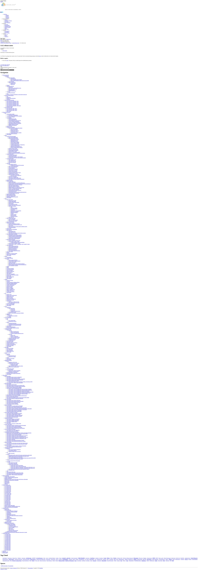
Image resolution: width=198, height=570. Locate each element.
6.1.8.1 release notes (8, 493)
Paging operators (13, 215)
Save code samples (8, 422)
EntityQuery (11, 559)
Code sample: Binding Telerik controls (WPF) (14, 411)
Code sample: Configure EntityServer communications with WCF (17, 437)
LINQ (108, 559)
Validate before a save (10, 296)
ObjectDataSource (162, 559)
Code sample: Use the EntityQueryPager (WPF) (14, 406)
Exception (60, 559)
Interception (91, 559)
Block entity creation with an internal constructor (16, 263)
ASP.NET (34, 558)
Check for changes (10, 270)
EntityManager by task (12, 118)
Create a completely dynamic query (14, 240)
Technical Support (7, 27)
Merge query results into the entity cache (15, 224)
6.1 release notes (7, 500)
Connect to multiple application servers (17, 333)
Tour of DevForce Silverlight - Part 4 (13, 103)
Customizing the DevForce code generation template (17, 157)
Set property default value (15, 143)
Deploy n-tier (9, 329)
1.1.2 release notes (8, 537)
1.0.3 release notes (3, 64)
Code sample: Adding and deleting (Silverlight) (14, 413)
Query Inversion (43, 560)
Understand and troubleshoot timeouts (15, 325)
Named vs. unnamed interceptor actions (15, 188)
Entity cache (161, 558)
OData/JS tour (7, 481)
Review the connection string (13, 149)
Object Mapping (155, 559)
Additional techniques (8, 360)
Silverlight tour (7, 483)
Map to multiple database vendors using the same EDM (20, 80)
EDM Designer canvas (14, 140)
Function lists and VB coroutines (16, 132)
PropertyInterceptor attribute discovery (15, 190)
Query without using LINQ (11, 218)
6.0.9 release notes (8, 501)
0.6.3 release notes (8, 546)
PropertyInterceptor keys (13, 191)
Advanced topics (7, 519)
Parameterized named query (13, 247)
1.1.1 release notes (8, 538)
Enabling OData (11, 368)
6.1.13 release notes (8, 488)
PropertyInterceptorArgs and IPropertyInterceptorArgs (17, 192)
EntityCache (178, 558)
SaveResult (83, 560)
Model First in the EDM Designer (16, 146)
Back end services (12, 89)
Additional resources (8, 522)
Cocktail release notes (6, 533)
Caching (57, 558)
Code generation (11, 81)
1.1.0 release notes (8, 539)
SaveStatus (88, 560)
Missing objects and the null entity (14, 238)
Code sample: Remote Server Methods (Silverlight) (15, 473)
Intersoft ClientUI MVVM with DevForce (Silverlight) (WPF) (19, 456)
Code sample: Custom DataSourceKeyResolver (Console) (16, 441)
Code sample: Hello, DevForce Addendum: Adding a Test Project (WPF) (20, 381)
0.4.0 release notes (8, 549)
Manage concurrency (10, 298)
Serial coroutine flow (14, 129)
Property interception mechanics (14, 189)
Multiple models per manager (13, 124)
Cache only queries (10, 251)
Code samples (9, 134)
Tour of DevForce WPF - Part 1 (12, 108)
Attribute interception (12, 181)
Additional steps (9, 314)
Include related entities (12, 201)
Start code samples (8, 376)
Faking (8, 357)
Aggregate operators (14, 208)
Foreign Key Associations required (14, 152)
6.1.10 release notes (8, 491)
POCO (8, 361)
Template (118, 560)
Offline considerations (10, 351)
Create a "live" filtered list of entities (12, 274)
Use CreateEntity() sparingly (13, 265)
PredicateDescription (6, 560)
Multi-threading (139, 559)
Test (7, 318)
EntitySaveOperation (26, 559)
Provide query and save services (14, 363)
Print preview (8, 39)
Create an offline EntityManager (14, 121)
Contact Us (6, 36)
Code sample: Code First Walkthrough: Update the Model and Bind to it (20, 390)
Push (30, 560)
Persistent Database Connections (12, 372)
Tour (127, 560)
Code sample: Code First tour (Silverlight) (13, 394)
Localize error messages (10, 291)
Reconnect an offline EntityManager (14, 122)
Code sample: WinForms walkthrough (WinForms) (15, 398)
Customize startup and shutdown (12, 342)
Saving (91, 560)
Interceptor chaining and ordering (14, 186)
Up (0, 41)
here (40, 56)
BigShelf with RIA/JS (8, 478)
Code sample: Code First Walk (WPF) (15, 178)
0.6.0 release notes (8, 547)
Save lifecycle (9, 300)
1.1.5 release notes (8, 535)
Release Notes (62, 560)
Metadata (126, 559)
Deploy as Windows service (15, 337)
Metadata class (13, 83)
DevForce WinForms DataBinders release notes (12, 506)
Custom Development (8, 20)
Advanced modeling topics (15, 145)
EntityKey (182, 558)
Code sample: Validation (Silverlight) (13, 420)
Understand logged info (12, 323)
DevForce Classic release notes (10, 505)
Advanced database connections (14, 174)
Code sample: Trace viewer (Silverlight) (13, 430)
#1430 (7, 60)
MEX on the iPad (11, 453)
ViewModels (9, 512)
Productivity (9, 97)
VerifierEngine (151, 560)
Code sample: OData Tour (11, 471)
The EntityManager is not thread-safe (15, 120)
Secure (6, 306)
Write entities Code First (12, 164)
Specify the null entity (12, 162)
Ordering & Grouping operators (16, 210)
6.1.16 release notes (8, 485)
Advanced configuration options (14, 338)
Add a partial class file (12, 159)
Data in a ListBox (11, 527)
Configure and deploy (8, 328)
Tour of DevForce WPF (8, 107)
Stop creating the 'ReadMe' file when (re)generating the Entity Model (18, 397)
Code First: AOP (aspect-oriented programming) (16, 179)
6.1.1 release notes (8, 499)
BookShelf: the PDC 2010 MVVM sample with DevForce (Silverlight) (20, 455)
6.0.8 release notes (8, 502)
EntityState (48, 559)
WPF (173, 560)
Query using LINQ (10, 199)
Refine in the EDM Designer (13, 138)
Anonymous (23, 558)
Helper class (13, 84)
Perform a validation (10, 287)
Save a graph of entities (10, 304)
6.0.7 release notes (8, 503)
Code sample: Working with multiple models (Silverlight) (16, 386)
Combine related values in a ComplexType (18, 144)
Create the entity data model (11, 136)
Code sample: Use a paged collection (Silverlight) (15, 405)
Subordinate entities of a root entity (12, 196)
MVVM (8, 454)
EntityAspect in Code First (13, 169)
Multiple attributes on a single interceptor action (16, 187)
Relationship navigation (14, 211)
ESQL (57, 559)
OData (8, 367)
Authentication (9, 517)
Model (6, 135)
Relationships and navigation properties (15, 234)
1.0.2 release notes (8, 542)
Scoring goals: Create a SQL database (17, 465)
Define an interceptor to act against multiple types (17, 182)
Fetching (77, 559)
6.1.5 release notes (8, 496)
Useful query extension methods (12, 253)
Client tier (8, 91)
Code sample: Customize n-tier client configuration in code (16, 436)
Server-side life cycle (12, 232)
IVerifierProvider (99, 559)
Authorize (8, 313)
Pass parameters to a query (13, 204)
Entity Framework (167, 558)
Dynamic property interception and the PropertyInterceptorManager (20, 183)
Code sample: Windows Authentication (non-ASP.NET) (16, 428)
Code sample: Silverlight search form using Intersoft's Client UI (19, 469)
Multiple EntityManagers (13, 125)
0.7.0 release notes (8, 545)
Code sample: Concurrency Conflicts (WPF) (14, 423)
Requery (8, 252)
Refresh (57, 560)
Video (156, 560)
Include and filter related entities (14, 202)
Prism (11, 560)
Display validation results (11, 289)
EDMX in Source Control (13, 148)
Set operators (13, 209)
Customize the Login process (15, 311)
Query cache (37, 560)
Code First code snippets (13, 176)
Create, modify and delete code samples (11, 412)
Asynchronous (39, 558)
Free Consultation (7, 22)
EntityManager (9, 117)
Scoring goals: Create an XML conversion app (18, 466)
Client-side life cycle (12, 231)
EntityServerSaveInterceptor (41, 559)
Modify (8, 266)
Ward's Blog (7, 29)
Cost (7, 96)
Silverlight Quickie (10, 106)
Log (7, 319)
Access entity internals (10, 269)
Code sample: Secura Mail (13, 462)
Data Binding (5, 558)
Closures (12, 213)
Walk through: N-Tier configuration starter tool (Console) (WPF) (17, 433)
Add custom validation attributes (12, 283)
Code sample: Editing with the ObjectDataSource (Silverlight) (17, 409)
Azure (47, 558)
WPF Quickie (9, 111)
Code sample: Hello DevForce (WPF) (13, 380)
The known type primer (10, 358)
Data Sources (10, 558)
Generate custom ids (12, 262)
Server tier (10, 334)
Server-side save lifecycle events (14, 302)
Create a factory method (12, 261)
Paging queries (11, 203)
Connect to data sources (10, 343)
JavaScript (104, 559)
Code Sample (81, 558)
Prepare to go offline (10, 348)
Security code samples (8, 424)
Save (5, 293)
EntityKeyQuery (187, 558)
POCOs (8, 459)
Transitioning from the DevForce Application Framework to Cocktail (16, 532)
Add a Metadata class (12, 160)
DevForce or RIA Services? (9, 95)
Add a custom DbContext (13, 167)
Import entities (9, 275)
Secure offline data (10, 350)
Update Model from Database (13, 150)
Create (8, 259)
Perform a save (9, 294)
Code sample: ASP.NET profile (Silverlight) (14, 426)
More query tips (11, 217)
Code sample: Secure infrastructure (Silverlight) (14, 427)
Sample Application (69, 560)
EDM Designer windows (15, 139)
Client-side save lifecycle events (14, 301)
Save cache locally (10, 349)
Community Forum (8, 26)
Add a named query (10, 245)
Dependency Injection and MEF (12, 511)
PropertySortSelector (25, 560)
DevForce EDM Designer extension (16, 147)
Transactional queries (12, 227)
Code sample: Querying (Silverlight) (12, 404)
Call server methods (10, 369)
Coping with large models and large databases (14, 387)
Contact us (4, 550)
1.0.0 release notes (8, 544)
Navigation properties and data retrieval (15, 235)
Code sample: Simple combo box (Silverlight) (14, 410)
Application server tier (10, 86)
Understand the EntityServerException (15, 324)
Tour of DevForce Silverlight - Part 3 (13, 102)
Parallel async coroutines (15, 130)
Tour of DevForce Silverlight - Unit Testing (14, 105)
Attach (44, 558)
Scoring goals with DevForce (13, 464)
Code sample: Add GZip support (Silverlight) (14, 434)
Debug (8, 322)
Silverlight (8, 461)
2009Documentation (4, 565)
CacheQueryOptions (51, 558)
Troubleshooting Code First (13, 173)
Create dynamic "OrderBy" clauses (14, 243)
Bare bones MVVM (12, 524)
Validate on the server (10, 290)
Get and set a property (10, 268)
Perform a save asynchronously (12, 295)
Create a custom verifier (10, 285)
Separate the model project (11, 195)
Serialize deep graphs (10, 345)
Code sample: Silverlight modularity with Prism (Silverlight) (16, 445)
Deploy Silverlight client (15, 331)
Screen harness (9, 521)
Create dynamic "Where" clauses (14, 241)
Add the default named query (13, 246)
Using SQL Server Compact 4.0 (16, 175)
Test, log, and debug (8, 317)
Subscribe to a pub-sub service (14, 371)
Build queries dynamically (11, 239)
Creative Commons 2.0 (13, 568)
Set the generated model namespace (12, 396)
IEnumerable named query (13, 249)
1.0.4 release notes (8, 540)
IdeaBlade (41, 568)
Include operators (13, 214)
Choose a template (12, 116)
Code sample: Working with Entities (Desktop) (14, 416)
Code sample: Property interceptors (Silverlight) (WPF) (15, 385)
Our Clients (6, 21)
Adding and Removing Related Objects (15, 236)
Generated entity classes (12, 155)
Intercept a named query (12, 248)
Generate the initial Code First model (15, 172)
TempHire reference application (12, 531)
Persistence (182, 559)
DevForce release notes (6, 484)
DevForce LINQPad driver (11, 326)
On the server (13, 310)
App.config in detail (10, 341)
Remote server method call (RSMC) (14, 370)
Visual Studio (160, 560)
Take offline (6, 347)
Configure (92, 558)
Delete (8, 267)
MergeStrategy (121, 559)
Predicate (189, 559)
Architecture (28, 558)
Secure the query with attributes (12, 229)
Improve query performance (11, 254)
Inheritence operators (14, 212)
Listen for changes (10, 272)
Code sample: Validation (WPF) (12, 421)
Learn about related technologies (12, 133)
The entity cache (9, 126)
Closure (60, 558)
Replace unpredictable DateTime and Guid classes (17, 153)
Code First (8, 163)
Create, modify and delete (9, 258)
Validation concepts (10, 280)
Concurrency (87, 558)
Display (6, 256)
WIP (170, 560)
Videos (6, 28)
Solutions (7, 15)
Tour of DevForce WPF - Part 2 (12, 109)
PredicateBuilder (194, 559)
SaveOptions (79, 560)
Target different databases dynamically (15, 123)
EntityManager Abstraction (11, 514)
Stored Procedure (110, 560)
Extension (70, 559)
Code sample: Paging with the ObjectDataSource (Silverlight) (17, 407)
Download (7, 17)
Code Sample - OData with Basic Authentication (14, 474)
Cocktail (64, 558)
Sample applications (5, 475)
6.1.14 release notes (8, 487)
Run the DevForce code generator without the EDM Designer (17, 395)
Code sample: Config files (11, 439)
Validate (6, 279)
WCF (7, 93)
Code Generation (74, 558)
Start (5, 113)
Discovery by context (12, 356)
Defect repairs (4, 50)
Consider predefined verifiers (11, 284)
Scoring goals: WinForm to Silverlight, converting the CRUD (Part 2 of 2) (23, 468)
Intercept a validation (10, 288)
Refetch (53, 560)
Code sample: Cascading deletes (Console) (13, 414)
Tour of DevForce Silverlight (9, 100)
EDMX (157, 558)
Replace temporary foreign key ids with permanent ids (17, 264)
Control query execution (10, 222)
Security (95, 560)
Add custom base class (12, 161)
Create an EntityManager (13, 119)
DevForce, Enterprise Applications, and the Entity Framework (17, 94)
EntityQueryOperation (18, 559)
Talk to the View (11, 529)
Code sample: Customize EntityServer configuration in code (16, 438)
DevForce (5, 14)
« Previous (8, 64)
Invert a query (11, 225)
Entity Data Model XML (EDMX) (16, 79)
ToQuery (124, 560)
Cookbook (97, 558)
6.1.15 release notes (8, 486)
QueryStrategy (49, 560)
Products (7, 16)
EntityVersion (53, 559)
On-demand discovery (12, 355)
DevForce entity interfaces (13, 171)
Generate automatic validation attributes (13, 282)
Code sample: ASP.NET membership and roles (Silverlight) (16, 425)
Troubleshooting (137, 560)
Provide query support (14, 364)
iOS (7, 452)
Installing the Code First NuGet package (17, 165)
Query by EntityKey (12, 219)
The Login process (12, 308)
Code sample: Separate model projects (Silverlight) (15, 379)
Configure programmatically (11, 344)
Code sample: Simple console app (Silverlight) (14, 377)
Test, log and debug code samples (10, 429)
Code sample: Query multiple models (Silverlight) (15, 382)
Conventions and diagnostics (13, 526)
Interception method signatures (14, 185)
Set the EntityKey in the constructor (14, 260)
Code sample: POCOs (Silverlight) (14, 460)
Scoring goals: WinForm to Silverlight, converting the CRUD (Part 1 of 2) (23, 467)
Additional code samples (9, 447)
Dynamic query (149, 558)
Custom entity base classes (13, 170)
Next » (1, 40)
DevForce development (6, 112)
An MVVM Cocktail (12, 525)
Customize (8, 353)
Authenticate (9, 307)
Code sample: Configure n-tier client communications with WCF (17, 435)
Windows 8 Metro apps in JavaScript (15, 451)
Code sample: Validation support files (13, 419)
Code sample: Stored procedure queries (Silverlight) (15, 401)
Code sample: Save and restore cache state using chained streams (17, 443)
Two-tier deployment (10, 340)
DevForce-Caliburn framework (128, 558)
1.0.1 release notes (6, 65)
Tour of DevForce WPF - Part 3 (12, 110)
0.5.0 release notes (8, 548)
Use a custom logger (12, 320)
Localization (111, 559)
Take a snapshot (9, 277)
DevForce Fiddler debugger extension (13, 327)
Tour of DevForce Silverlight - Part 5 (13, 104)
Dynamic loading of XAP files (11, 520)
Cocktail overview (5, 508)
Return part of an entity (12, 200)
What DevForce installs (10, 114)
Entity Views (11, 528)
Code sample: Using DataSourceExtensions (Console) (15, 440)
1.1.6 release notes (8, 534)
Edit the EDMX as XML (13, 151)
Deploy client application (15, 332)
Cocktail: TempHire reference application (11, 477)
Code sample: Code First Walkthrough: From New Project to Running (20, 389)
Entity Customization (12, 82)
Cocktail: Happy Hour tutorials (10, 476)
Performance (177, 559)
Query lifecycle (9, 230)
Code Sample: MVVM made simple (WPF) (16, 458)
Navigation (149, 559)
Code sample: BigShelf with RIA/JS (14, 449)
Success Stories (7, 32)
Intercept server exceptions (13, 315)
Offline (170, 559)
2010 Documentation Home (6, 69)
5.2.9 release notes (8, 504)
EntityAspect (173, 558)
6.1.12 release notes (8, 489)
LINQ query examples (12, 206)
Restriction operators (14, 216)
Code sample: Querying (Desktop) (12, 403)
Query (6, 198)
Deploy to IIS (13, 335)
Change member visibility (15, 142)
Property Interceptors (17, 560)
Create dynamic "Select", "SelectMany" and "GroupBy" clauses (19, 244)
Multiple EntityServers (12, 90)
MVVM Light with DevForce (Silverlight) (11, 480)
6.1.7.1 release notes (8, 494)
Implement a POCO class (13, 362)
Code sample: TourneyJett (13, 463)
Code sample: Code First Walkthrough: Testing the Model (18, 393)
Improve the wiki (5, 551)
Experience (8, 99)
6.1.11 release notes (8, 490)
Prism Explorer (7, 482)
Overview (8, 281)
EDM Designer (13, 78)
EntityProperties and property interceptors (15, 184)
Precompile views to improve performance (13, 373)
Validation (8, 516)
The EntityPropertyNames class (14, 193)
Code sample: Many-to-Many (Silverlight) (13, 402)
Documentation (7, 25)
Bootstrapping (9, 513)
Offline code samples (8, 442)
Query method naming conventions (14, 250)
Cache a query (9, 228)
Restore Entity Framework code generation (16, 156)
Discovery (8, 354)
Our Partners (7, 31)
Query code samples (8, 399)
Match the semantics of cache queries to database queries (18, 226)
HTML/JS (8, 448)
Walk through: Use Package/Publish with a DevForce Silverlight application (19, 432)
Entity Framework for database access (15, 88)
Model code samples (8, 383)
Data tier (8, 85)
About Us (6, 34)
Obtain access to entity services (14, 366)
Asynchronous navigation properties (14, 237)
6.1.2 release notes (8, 498)
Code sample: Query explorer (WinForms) (13, 400)
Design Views (14, 558)
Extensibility (65, 559)
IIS (85, 559)
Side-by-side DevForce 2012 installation (11, 507)
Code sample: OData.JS (12, 450)
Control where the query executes (14, 223)
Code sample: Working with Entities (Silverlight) (14, 415)
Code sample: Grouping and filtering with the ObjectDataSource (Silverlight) (19, 408)
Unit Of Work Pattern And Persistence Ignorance (14, 515)
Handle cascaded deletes (11, 303)
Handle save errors (10, 297)
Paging (173, 559)
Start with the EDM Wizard (13, 137)
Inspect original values (10, 276)
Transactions (131, 560)
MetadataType (130, 559)
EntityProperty (5, 559)
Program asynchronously (11, 127)
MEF (117, 559)
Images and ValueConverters (13, 530)
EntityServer (11, 87)
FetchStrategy (81, 559)
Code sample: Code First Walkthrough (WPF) (14, 388)
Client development (12, 92)
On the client (13, 309)
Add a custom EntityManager (13, 166)
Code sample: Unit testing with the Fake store (14, 446)
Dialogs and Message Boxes (11, 518)
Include (87, 559)
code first (68, 558)
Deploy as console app (14, 336)
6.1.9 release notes (8, 492)
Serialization (99, 560)
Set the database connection (13, 168)
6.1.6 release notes (8, 495)
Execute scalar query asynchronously (15, 205)
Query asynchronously (10, 221)
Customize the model (10, 158)
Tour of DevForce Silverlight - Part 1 (13, 101)
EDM (154, 558)
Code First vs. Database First (13, 177)
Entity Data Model (12, 77)
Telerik (115, 560)
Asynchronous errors (14, 131)
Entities (8, 76)
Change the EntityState (10, 271)
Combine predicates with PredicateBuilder (17, 242)
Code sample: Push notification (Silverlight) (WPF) (15, 472)
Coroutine (101, 558)
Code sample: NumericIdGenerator (12, 417)
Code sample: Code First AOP (11, 384)
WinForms (167, 560)
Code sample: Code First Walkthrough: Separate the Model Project (19, 392)
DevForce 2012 (5, 552)
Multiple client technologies (11, 98)
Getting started (7, 509)
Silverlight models (9, 180)
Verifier (147, 560)
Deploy (115, 558)
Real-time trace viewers (12, 321)
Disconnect (136, 558)
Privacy (6, 35)
